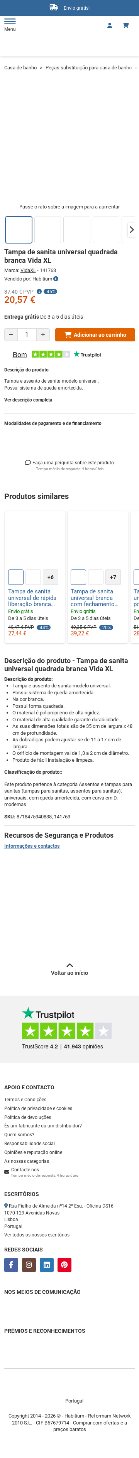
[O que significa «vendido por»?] (55, 278)
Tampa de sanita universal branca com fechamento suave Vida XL (93, 598)
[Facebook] (11, 1265)
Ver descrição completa (28, 400)
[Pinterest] (64, 1265)
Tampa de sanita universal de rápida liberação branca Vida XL (32, 598)
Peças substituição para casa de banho (89, 68)
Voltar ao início (69, 973)
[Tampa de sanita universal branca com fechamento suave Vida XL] (98, 541)
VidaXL (28, 270)
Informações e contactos (32, 846)
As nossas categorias (26, 1161)
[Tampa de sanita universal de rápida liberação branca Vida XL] (35, 541)
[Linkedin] (47, 1265)
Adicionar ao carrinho (100, 335)
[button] (132, 230)
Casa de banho (20, 68)
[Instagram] (29, 1265)
